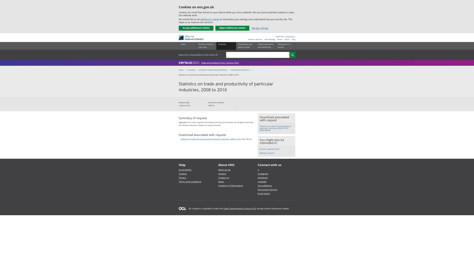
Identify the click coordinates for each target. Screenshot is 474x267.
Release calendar (255, 39)
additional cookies (209, 19)
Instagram (263, 173)
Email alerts (264, 193)
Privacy (182, 177)
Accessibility (185, 169)
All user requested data (269, 149)
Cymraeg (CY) (290, 36)
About (287, 39)
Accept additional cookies (196, 27)
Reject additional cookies (232, 27)
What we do (224, 169)
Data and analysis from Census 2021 (220, 62)
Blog (293, 39)
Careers (222, 173)
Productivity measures (240, 70)
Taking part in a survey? (284, 45)
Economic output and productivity (213, 70)
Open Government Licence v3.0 (239, 208)
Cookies (183, 173)
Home (183, 44)
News (221, 181)
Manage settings (259, 28)
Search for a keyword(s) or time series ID (198, 54)
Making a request (267, 153)
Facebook (263, 177)
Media (280, 39)
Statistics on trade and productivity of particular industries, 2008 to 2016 (211, 139)
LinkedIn (262, 181)
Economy (191, 70)
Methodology (270, 39)
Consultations (265, 185)
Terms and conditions (190, 181)
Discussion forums (267, 189)
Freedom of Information (230, 185)
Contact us (223, 177)
